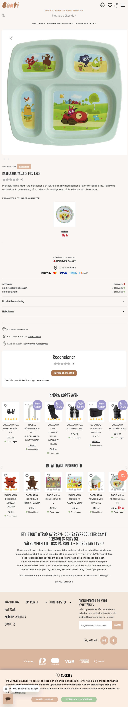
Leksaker (41, 23)
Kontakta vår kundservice (36, 344)
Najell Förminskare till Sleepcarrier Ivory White (32, 433)
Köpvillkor (12, 602)
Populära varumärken (55, 23)
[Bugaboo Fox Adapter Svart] (74, 412)
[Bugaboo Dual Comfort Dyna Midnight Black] (53, 412)
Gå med (117, 625)
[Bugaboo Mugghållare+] (117, 412)
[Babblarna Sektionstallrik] (64, 214)
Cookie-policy (18, 692)
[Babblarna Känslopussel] (53, 482)
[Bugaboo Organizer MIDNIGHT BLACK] (96, 412)
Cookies (10, 624)
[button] (116, 5)
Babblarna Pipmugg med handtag (96, 499)
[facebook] (113, 640)
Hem (34, 23)
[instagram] (103, 640)
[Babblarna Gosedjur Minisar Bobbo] (10, 482)
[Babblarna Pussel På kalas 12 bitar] (74, 482)
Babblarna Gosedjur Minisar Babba (32, 499)
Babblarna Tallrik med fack (85, 23)
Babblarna (69, 23)
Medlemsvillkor (15, 617)
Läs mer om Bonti (64, 582)
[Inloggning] (102, 5)
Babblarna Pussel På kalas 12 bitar (74, 499)
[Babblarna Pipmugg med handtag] (96, 482)
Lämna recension (64, 373)
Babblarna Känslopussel (53, 499)
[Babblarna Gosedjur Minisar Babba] (32, 482)
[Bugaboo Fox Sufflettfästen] (10, 412)
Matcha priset (34, 337)
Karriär (10, 610)
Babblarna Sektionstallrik (117, 499)
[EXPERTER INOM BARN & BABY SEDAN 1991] (10, 5)
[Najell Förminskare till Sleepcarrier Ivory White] (32, 412)
